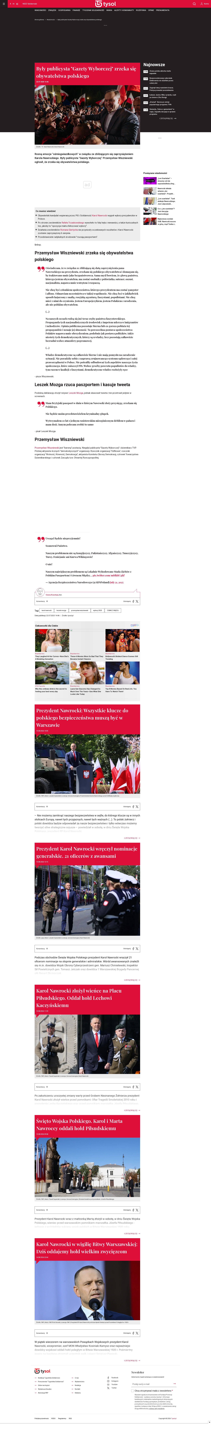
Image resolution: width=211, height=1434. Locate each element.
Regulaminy (62, 1418)
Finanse (76, 10)
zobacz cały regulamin (157, 1408)
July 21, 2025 (116, 582)
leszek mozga (61, 610)
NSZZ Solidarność (30, 4)
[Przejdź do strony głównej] (103, 4)
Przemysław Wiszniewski (47, 447)
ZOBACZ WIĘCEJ (113, 610)
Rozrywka (141, 10)
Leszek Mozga (76, 393)
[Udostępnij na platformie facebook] (133, 601)
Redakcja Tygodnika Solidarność (49, 1378)
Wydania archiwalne (44, 1389)
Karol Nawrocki (99, 215)
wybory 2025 (97, 610)
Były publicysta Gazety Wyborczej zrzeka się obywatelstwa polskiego (80, 19)
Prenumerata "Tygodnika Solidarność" (51, 1382)
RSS (70, 1418)
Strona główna (39, 19)
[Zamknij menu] (4, 4)
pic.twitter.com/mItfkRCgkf (108, 575)
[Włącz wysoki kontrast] (17, 4)
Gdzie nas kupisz (44, 1385)
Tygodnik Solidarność (93, 10)
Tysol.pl (173, 1418)
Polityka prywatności (42, 1418)
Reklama (78, 1393)
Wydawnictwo (79, 1382)
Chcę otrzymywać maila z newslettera (154, 1390)
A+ (14, 4)
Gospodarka (64, 10)
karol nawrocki (47, 610)
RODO (53, 1418)
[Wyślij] (174, 1383)
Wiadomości (40, 10)
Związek (52, 10)
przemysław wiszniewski (79, 610)
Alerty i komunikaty (124, 10)
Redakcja (78, 1385)
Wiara (109, 10)
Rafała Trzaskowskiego (73, 222)
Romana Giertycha (69, 229)
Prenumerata (162, 10)
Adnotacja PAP (43, 1393)
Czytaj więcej (166, 118)
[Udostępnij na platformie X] (137, 601)
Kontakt (77, 1389)
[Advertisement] (105, 43)
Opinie (151, 10)
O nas (77, 1378)
